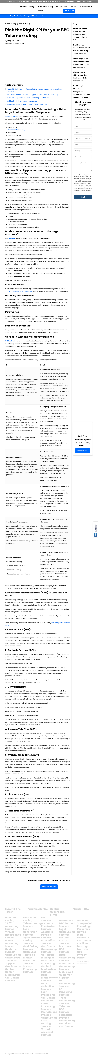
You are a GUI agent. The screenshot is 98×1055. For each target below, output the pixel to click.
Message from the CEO (82, 949)
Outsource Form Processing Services (48, 1005)
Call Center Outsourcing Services (49, 949)
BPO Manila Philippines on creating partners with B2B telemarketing (32, 94)
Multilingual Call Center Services (12, 977)
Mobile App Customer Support (66, 974)
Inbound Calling (10, 919)
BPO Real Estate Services (64, 940)
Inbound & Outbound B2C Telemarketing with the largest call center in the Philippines (34, 90)
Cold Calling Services (31, 948)
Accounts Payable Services (47, 934)
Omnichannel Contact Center (13, 969)
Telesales (11, 238)
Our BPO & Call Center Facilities (84, 940)
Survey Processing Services (30, 969)
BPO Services (46, 919)
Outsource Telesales (29, 953)
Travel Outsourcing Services (67, 1000)
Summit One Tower (13, 910)
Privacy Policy (82, 956)
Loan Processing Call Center (48, 994)
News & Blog (81, 933)
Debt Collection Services (47, 986)
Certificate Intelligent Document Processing (48, 959)
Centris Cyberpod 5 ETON (57, 911)
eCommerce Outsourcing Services (67, 966)
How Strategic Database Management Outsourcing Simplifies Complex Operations (81, 91)
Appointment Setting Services (31, 940)
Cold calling (9, 341)
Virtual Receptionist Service (13, 934)
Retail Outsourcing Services (67, 957)
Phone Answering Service (11, 943)
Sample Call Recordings (84, 925)
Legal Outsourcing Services (67, 931)
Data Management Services (49, 977)
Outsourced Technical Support (12, 960)
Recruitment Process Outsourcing (49, 1014)
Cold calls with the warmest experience (22, 101)
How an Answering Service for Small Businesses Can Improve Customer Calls (80, 34)
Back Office (23, 24)
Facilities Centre (38, 909)
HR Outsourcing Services (67, 983)
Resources (83, 929)
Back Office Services (48, 942)
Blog (11, 16)
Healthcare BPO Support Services (67, 923)
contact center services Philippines (18, 291)
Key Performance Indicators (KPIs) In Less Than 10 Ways (28, 104)
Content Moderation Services (48, 969)
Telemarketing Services (32, 925)
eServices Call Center (66, 1025)
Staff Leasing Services (46, 1023)
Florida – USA (81, 909)
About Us (82, 920)
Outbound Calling (29, 919)
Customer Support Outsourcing (13, 951)
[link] (12, 902)
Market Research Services (29, 960)
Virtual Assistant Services (47, 1032)
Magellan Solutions (12, 116)
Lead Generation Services (30, 931)
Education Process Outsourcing (67, 1017)
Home (7, 16)
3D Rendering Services (65, 992)
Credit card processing (16, 130)
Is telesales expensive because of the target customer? (28, 98)
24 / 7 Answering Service (11, 926)
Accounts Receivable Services (48, 926)
